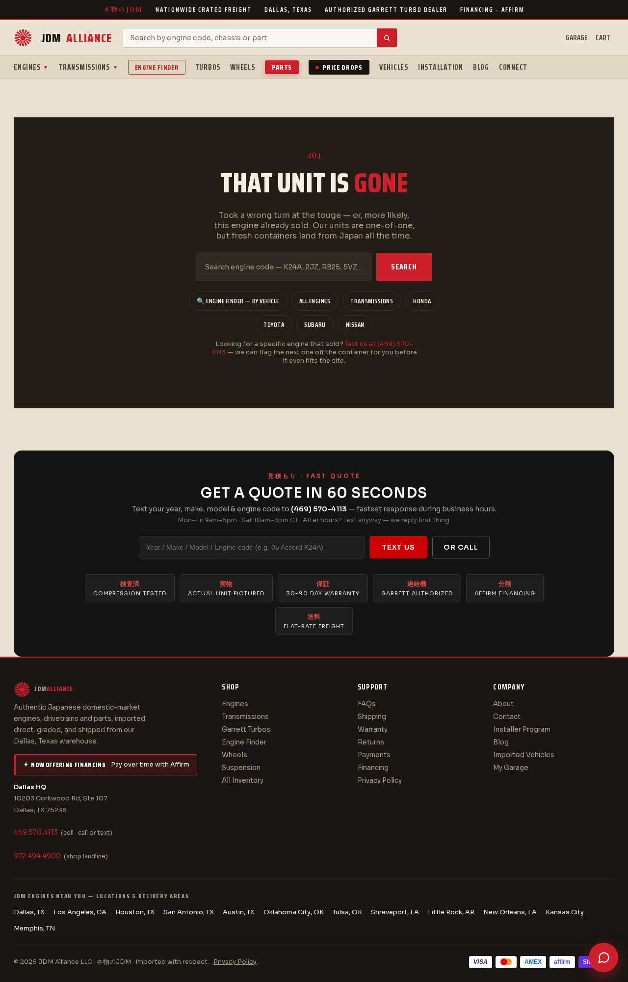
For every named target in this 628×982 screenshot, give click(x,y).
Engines (31, 67)
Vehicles (393, 67)
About (503, 704)
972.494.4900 (37, 856)
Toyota (273, 324)
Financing (373, 768)
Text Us (398, 547)
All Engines (315, 301)
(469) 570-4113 (319, 508)
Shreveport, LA (395, 912)
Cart (603, 38)
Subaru (314, 324)
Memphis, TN (34, 928)
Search (404, 267)
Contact (507, 717)
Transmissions (88, 67)
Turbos (208, 67)
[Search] (387, 37)
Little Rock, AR (451, 912)
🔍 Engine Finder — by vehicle (238, 301)
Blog (481, 67)
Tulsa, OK (347, 912)
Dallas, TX (29, 912)
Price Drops (342, 67)
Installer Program (521, 729)
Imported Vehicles (523, 755)
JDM (76, 38)
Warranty (373, 729)
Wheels (242, 67)
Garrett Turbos (246, 729)
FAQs (367, 704)
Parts (282, 67)
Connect (513, 67)
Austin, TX (239, 912)
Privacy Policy (380, 780)
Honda (422, 301)
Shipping (372, 717)
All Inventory (242, 780)
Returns (371, 742)
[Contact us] (603, 957)
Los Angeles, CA (79, 912)
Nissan (355, 324)
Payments (374, 755)
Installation (440, 67)
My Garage (510, 768)
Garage (577, 38)
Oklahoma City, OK (293, 912)
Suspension (241, 768)
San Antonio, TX (188, 912)
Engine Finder (157, 67)
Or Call (461, 547)
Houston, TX (135, 912)
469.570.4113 (36, 832)
